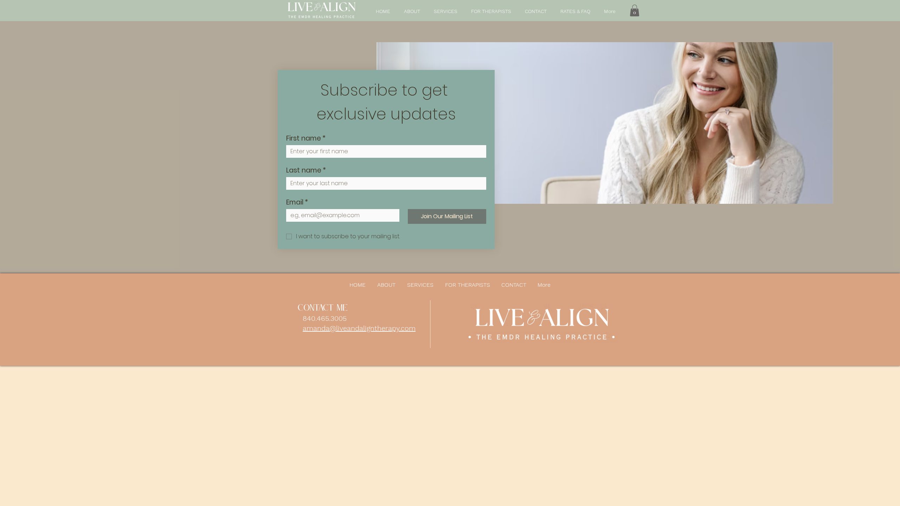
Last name (306, 170)
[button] (634, 10)
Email (297, 202)
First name (306, 138)
